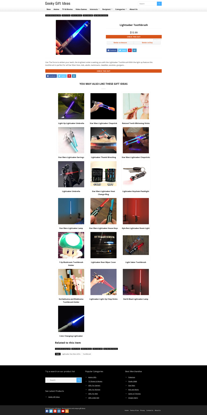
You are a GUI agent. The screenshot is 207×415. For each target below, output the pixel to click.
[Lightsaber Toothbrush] (73, 37)
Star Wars (131, 385)
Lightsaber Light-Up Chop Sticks (103, 299)
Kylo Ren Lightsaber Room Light (136, 228)
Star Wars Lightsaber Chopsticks (136, 157)
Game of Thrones (134, 394)
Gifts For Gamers (94, 385)
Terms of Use (134, 410)
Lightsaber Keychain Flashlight (135, 191)
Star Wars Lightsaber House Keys (103, 228)
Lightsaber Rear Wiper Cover (103, 262)
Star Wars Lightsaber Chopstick (103, 123)
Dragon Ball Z (133, 398)
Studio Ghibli (132, 381)
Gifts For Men (93, 394)
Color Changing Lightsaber (71, 336)
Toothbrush (87, 354)
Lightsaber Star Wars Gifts (71, 354)
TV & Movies (67, 9)
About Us (133, 9)
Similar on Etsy (147, 43)
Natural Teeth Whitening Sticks (136, 123)
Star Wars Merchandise (100, 15)
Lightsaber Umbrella (71, 191)
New (49, 9)
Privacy (142, 410)
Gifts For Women (77, 15)
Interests (94, 9)
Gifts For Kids (66, 15)
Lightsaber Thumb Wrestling (103, 157)
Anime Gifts (92, 377)
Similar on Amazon (120, 43)
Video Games (81, 9)
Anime (56, 9)
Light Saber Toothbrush (135, 262)
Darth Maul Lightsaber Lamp (135, 299)
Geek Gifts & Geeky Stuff (53, 15)
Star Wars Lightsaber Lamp (71, 228)
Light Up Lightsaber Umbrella (71, 123)
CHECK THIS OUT (144, 37)
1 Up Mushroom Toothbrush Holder (71, 263)
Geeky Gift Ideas (54, 397)
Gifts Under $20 (87, 15)
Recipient (106, 9)
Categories (120, 9)
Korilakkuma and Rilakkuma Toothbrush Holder (71, 300)
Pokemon (131, 377)
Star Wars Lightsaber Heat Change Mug (103, 193)
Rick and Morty (133, 390)
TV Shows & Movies (95, 381)
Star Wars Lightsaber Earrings (71, 157)
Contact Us (149, 410)
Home (127, 410)
